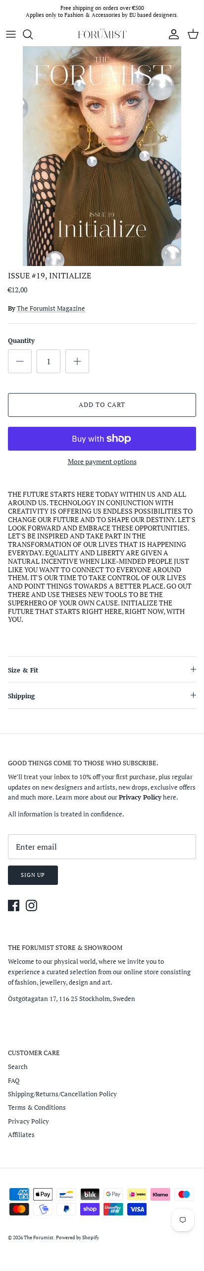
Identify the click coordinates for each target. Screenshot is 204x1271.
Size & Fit (23, 670)
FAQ (14, 1080)
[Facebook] (13, 905)
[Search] (33, 34)
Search (18, 1066)
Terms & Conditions (37, 1107)
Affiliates (21, 1134)
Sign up (33, 874)
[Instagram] (31, 905)
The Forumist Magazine (51, 308)
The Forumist (38, 1237)
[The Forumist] (102, 34)
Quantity (21, 340)
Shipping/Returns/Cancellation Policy (62, 1093)
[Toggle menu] (11, 34)
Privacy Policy (28, 1121)
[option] (102, 156)
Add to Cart (102, 404)
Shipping (21, 695)
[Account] (171, 34)
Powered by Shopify (77, 1237)
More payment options (102, 462)
